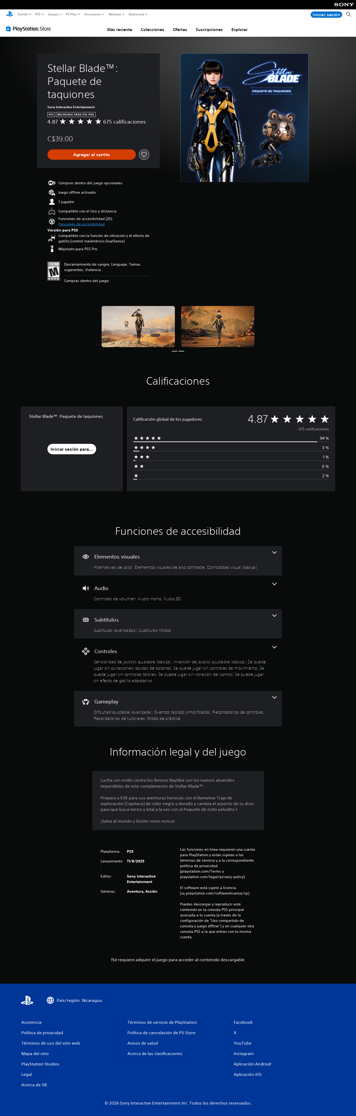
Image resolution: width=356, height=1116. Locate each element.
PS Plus (71, 14)
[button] (81, 224)
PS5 (38, 14)
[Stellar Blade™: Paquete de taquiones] (138, 326)
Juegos (53, 14)
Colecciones (152, 29)
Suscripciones (209, 29)
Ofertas (180, 29)
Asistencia (136, 14)
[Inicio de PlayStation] (9, 14)
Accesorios (92, 14)
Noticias (115, 14)
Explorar (239, 29)
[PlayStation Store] (30, 28)
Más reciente (119, 29)
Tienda (22, 14)
